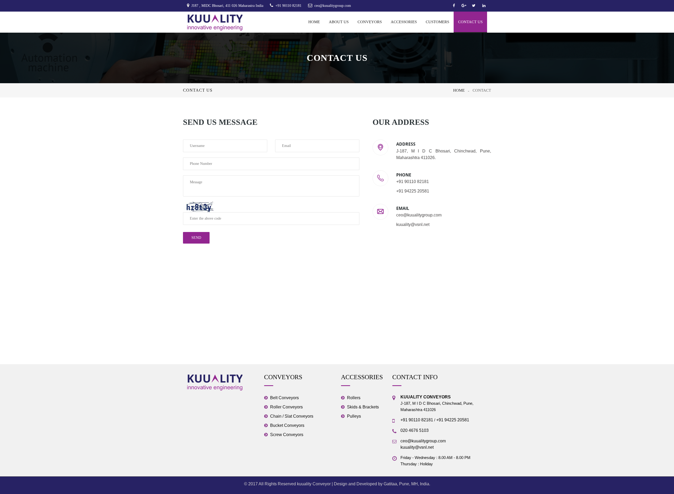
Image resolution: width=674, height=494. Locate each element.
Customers (437, 22)
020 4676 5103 (414, 430)
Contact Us (470, 22)
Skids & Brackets (363, 407)
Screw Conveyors (286, 434)
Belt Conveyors (284, 398)
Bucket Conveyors (287, 425)
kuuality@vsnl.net (417, 447)
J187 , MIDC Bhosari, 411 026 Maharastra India (227, 6)
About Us (339, 22)
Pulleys (354, 416)
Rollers (353, 398)
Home (314, 22)
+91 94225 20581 (452, 420)
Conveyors (370, 22)
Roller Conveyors (286, 407)
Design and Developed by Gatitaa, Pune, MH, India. (382, 484)
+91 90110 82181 (288, 6)
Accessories (404, 22)
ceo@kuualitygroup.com (332, 6)
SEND (196, 238)
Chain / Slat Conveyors (291, 416)
